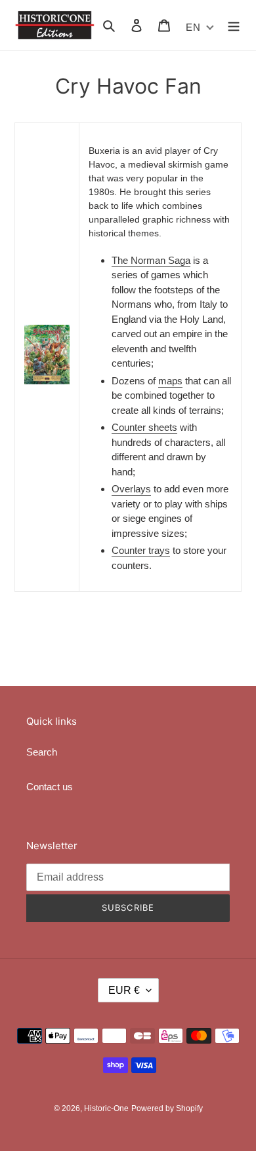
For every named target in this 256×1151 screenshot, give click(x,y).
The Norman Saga (151, 260)
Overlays (131, 488)
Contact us (49, 786)
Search (41, 752)
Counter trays (141, 550)
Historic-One (106, 1108)
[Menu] (233, 25)
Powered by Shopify (167, 1108)
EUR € (124, 990)
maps (170, 380)
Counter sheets (144, 427)
